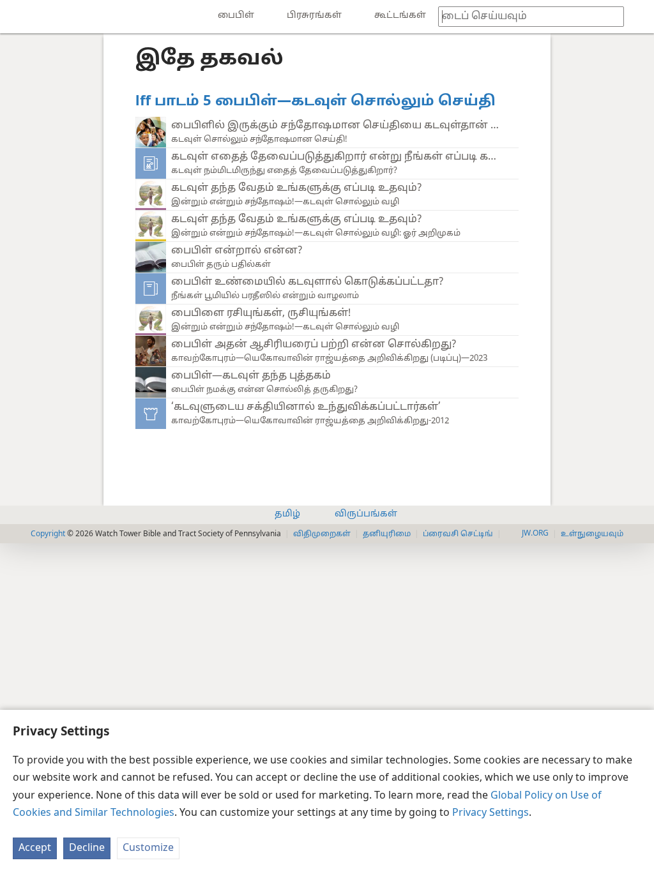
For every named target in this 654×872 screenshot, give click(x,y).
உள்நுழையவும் (592, 534)
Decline (87, 848)
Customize (148, 848)
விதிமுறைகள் (322, 534)
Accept (35, 848)
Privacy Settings (490, 813)
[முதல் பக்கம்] (19, 17)
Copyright (48, 533)
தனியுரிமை (387, 534)
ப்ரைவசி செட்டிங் (458, 534)
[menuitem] (19, 17)
